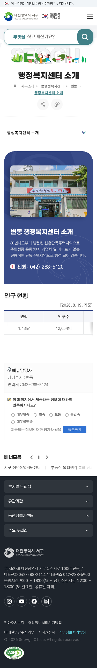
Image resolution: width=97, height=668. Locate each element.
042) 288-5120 (47, 266)
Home (15, 86)
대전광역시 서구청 (21, 16)
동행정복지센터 (52, 86)
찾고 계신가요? (34, 37)
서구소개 (27, 86)
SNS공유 (43, 104)
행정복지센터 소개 (48, 93)
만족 (41, 414)
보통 (57, 414)
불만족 (74, 414)
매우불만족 (24, 421)
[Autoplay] (39, 457)
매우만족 (22, 414)
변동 (74, 86)
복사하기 (57, 104)
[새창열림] (14, 653)
